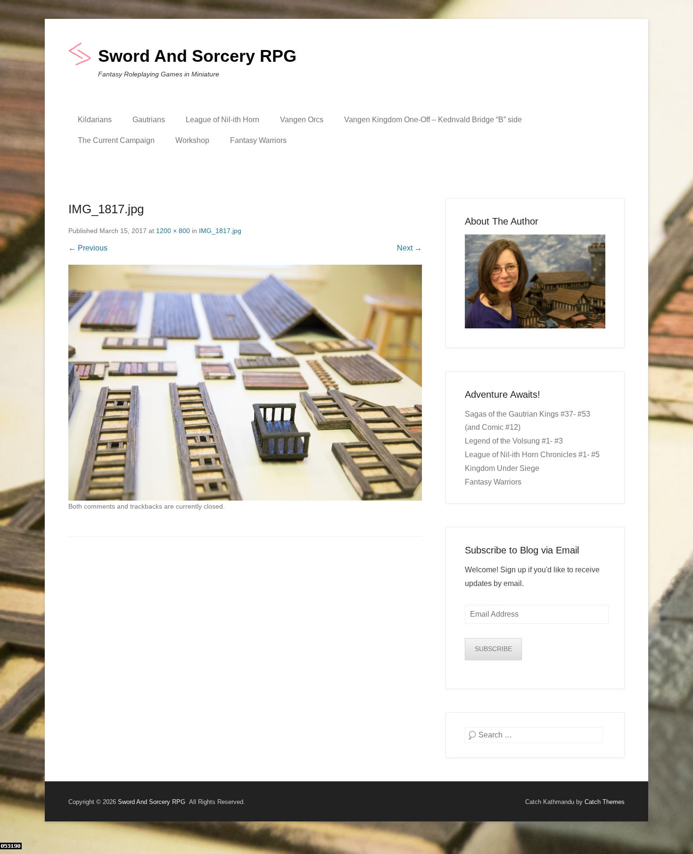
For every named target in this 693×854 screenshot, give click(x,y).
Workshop (192, 140)
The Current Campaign (116, 140)
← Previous (87, 248)
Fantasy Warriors (258, 140)
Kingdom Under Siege (502, 468)
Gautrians (148, 120)
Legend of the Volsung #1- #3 (514, 441)
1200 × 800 (173, 230)
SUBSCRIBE (493, 649)
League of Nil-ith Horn (222, 120)
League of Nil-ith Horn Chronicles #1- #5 (532, 455)
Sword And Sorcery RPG (197, 56)
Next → (409, 248)
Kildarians (95, 120)
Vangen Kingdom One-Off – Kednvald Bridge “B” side (433, 120)
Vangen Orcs (301, 120)
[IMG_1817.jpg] (245, 383)
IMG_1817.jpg (220, 230)
